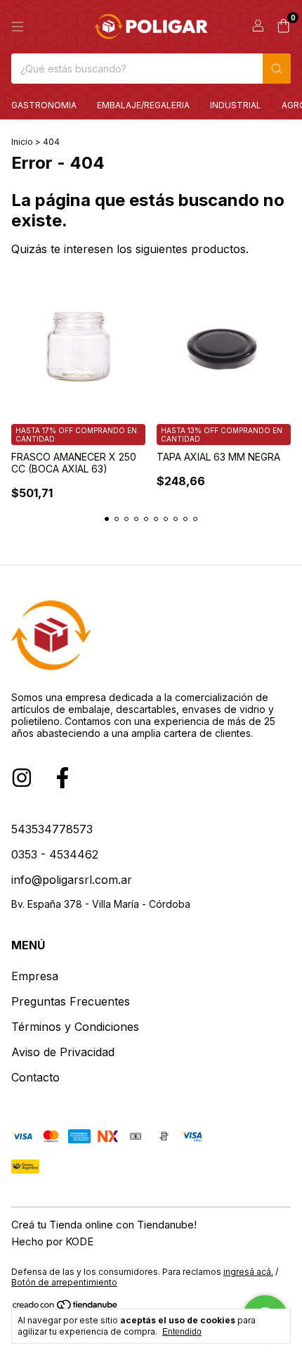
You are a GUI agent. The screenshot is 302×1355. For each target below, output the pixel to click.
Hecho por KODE (52, 1241)
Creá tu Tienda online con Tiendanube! (104, 1224)
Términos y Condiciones (75, 1027)
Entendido (182, 1332)
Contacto (35, 1077)
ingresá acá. (248, 1271)
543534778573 (52, 829)
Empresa (34, 976)
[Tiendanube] (65, 1307)
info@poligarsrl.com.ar (71, 880)
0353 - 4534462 (54, 854)
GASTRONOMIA (44, 105)
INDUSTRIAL (235, 105)
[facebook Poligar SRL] (62, 777)
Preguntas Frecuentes (70, 1001)
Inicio (22, 141)
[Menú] (17, 26)
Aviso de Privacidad (62, 1052)
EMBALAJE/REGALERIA (143, 105)
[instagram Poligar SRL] (21, 777)
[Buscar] (277, 68)
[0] (283, 26)
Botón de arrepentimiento (64, 1282)
